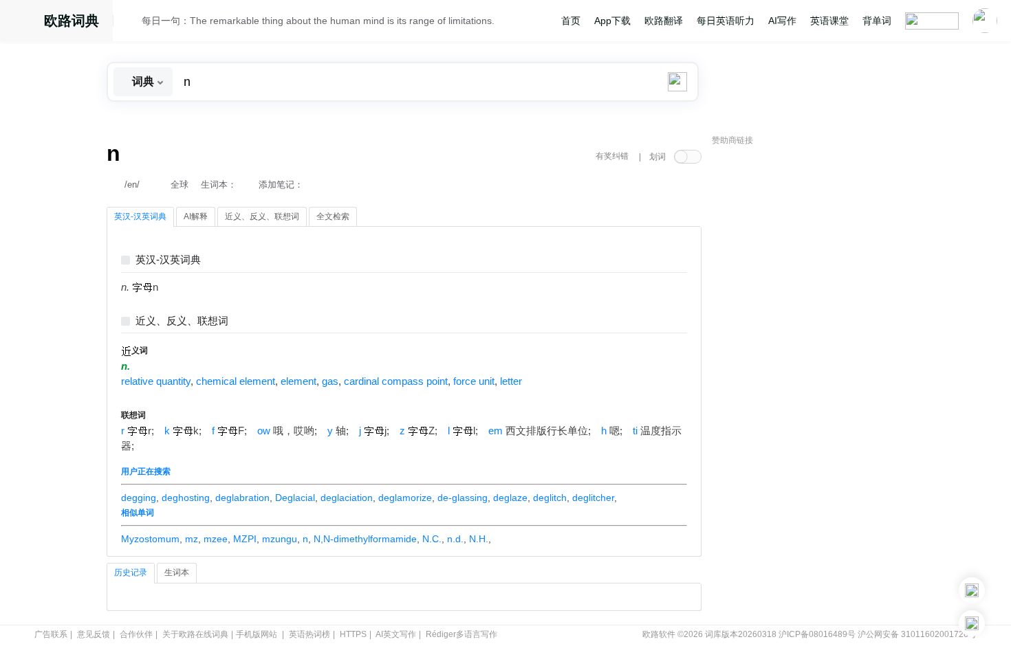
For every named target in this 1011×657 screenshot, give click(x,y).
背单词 (876, 20)
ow (263, 430)
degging (138, 497)
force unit (473, 381)
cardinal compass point (396, 381)
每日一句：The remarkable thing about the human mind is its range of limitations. (318, 20)
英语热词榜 (309, 634)
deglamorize (405, 497)
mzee (216, 538)
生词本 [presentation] (176, 572)
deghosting (186, 497)
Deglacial (295, 497)
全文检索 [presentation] (332, 216)
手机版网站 (256, 634)
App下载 (612, 20)
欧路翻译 (663, 20)
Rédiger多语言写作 (461, 634)
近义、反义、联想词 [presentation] (262, 216)
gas (330, 381)
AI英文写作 (396, 634)
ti (635, 430)
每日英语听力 (725, 20)
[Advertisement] (815, 361)
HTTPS (353, 634)
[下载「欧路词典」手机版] (972, 590)
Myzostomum (150, 538)
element (298, 381)
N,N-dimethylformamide (365, 538)
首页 (570, 20)
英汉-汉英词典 (168, 260)
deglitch (550, 497)
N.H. (478, 538)
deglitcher (593, 497)
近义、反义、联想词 (181, 321)
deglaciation (346, 497)
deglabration (242, 497)
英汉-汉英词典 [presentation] (140, 216)
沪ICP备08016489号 (817, 634)
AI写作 (782, 20)
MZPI (245, 538)
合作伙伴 (136, 634)
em (495, 430)
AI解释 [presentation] (196, 216)
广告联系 (50, 634)
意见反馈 (93, 634)
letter (511, 381)
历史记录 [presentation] (130, 572)
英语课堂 (829, 20)
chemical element (235, 381)
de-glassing (462, 497)
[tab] (140, 217)
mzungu (279, 538)
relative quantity (156, 381)
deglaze (510, 497)
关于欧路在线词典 (195, 634)
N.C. (432, 538)
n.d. (455, 538)
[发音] (131, 23)
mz (191, 538)
